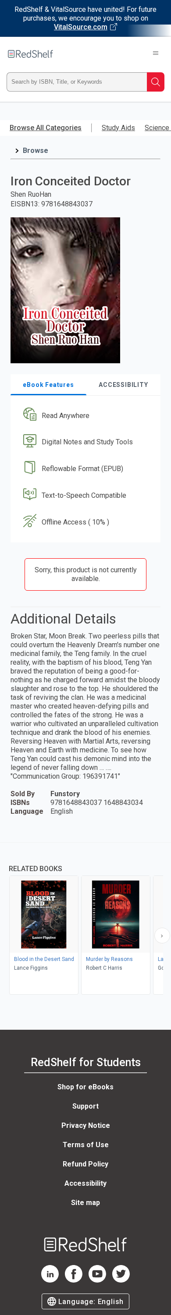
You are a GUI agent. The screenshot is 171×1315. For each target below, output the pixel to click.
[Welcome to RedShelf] (30, 54)
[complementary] (85, 919)
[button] (84, 415)
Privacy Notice (85, 1125)
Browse (35, 150)
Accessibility (85, 1183)
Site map (85, 1202)
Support (85, 1106)
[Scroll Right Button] (162, 935)
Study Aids (118, 128)
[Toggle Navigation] (155, 54)
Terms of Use (86, 1145)
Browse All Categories (46, 128)
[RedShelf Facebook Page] (73, 1280)
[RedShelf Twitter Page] (121, 1280)
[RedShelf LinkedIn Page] (50, 1280)
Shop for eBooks (85, 1087)
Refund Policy (85, 1164)
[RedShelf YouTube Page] (97, 1280)
